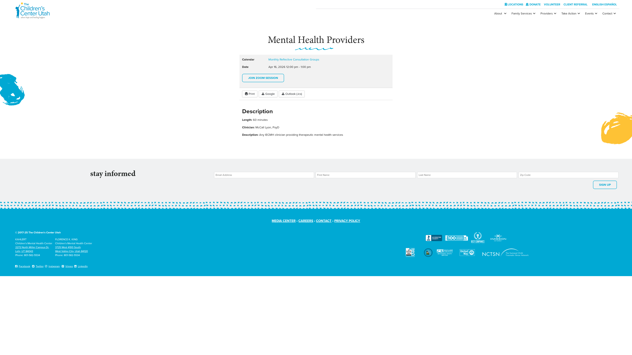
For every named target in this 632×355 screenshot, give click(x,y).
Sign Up (605, 185)
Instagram (54, 266)
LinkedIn (83, 266)
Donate (535, 4)
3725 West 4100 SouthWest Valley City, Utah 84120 (71, 249)
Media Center (284, 220)
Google (269, 94)
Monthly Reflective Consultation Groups (293, 59)
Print (251, 94)
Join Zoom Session (263, 78)
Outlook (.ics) (293, 94)
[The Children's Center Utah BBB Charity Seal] (434, 238)
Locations (515, 4)
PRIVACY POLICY (347, 220)
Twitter (40, 266)
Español (610, 4)
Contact (607, 13)
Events (589, 13)
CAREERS (305, 220)
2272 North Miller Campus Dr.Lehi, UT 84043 (32, 249)
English (598, 4)
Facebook (24, 266)
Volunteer (552, 4)
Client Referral (576, 4)
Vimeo (69, 266)
